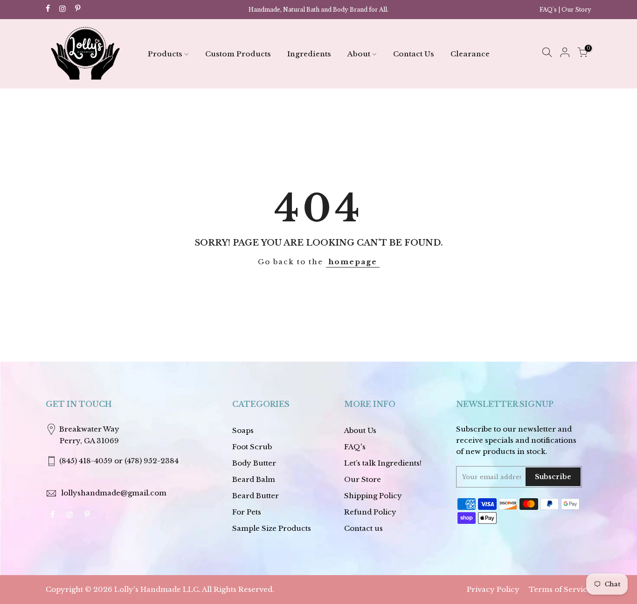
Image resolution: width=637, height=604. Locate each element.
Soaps (243, 430)
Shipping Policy (373, 495)
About (358, 53)
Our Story (576, 9)
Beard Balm (253, 479)
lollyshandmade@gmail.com (113, 492)
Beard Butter (255, 495)
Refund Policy (370, 512)
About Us (360, 430)
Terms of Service (560, 589)
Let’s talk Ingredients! (383, 463)
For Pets (246, 512)
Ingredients (309, 53)
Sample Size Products (271, 528)
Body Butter (254, 463)
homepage (352, 261)
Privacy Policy (493, 589)
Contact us (363, 528)
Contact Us (413, 53)
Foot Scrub (252, 446)
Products (165, 53)
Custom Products (238, 53)
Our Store (362, 479)
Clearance (470, 53)
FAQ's (548, 9)
